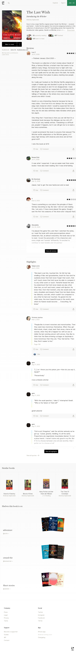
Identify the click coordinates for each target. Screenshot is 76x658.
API (5, 637)
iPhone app (42, 632)
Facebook (41, 618)
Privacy (6, 618)
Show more (71, 30)
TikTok (40, 621)
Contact (6, 640)
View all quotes (32, 455)
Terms (6, 621)
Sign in (63, 3)
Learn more (5, 54)
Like (37, 149)
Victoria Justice (37, 317)
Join (70, 3)
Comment (45, 149)
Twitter (40, 612)
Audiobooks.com (22, 50)
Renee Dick (35, 157)
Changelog (41, 637)
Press (6, 612)
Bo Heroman (36, 179)
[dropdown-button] (19, 44)
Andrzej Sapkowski (33, 20)
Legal (6, 615)
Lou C (34, 52)
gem (33, 362)
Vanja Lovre (36, 266)
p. (32, 198)
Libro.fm (13, 50)
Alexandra (35, 225)
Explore (55, 3)
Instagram (41, 615)
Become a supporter (11, 632)
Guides (6, 634)
